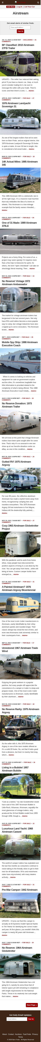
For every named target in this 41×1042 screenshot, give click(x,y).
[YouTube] (30, 1027)
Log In (19, 7)
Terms (20, 1037)
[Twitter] (16, 1027)
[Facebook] (11, 1027)
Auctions (18, 1034)
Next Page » (32, 1005)
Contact (11, 1034)
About (4, 1034)
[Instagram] (25, 1027)
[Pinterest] (21, 1027)
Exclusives (27, 40)
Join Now (10, 7)
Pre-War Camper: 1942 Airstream (19, 889)
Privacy (35, 1034)
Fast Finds (27, 1034)
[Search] (38, 2)
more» (31, 91)
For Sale (26, 98)
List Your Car (29, 7)
